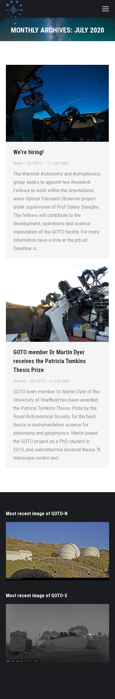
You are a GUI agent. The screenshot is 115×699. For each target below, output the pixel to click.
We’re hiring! (28, 152)
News (18, 163)
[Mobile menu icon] (105, 8)
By (34, 163)
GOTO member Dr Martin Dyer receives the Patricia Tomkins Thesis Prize (49, 361)
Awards (20, 381)
